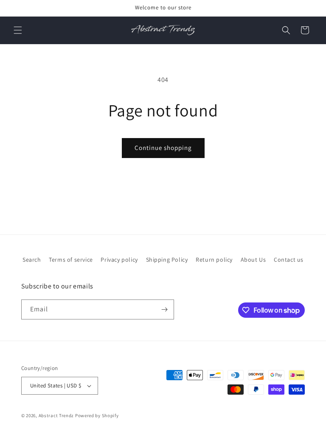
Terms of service (71, 259)
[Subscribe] (164, 309)
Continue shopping (163, 148)
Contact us (289, 259)
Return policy (214, 259)
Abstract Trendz (56, 415)
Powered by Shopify (97, 415)
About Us (253, 259)
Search (31, 259)
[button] (17, 30)
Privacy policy (119, 259)
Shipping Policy (167, 259)
